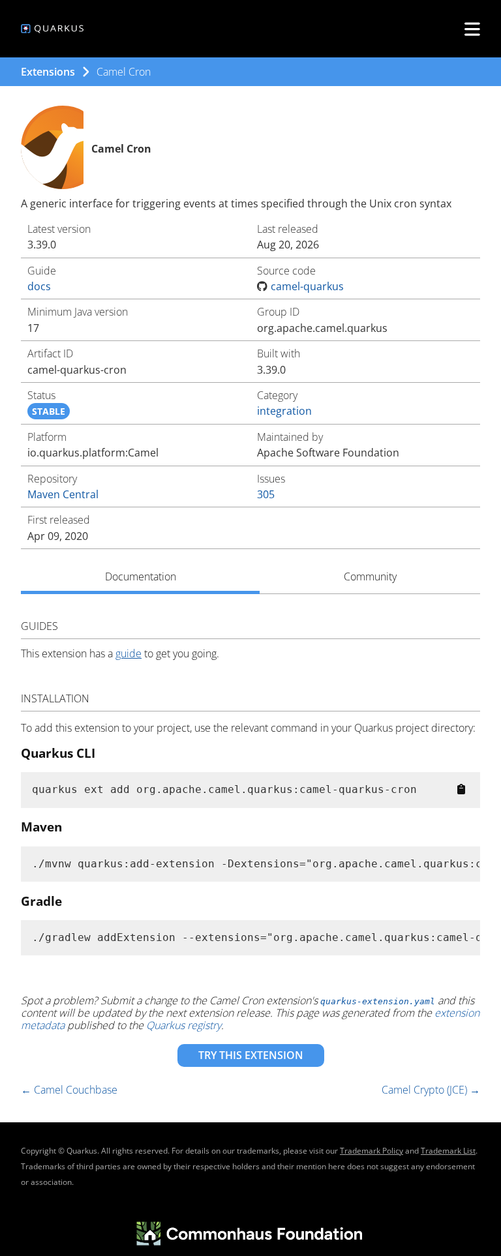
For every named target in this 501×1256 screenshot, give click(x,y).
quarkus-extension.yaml (377, 1001)
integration (284, 411)
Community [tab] (370, 576)
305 (266, 494)
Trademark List (448, 1150)
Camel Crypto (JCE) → (431, 1090)
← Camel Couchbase (69, 1090)
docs (39, 286)
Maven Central (63, 494)
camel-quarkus (307, 286)
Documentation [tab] (140, 576)
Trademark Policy (371, 1150)
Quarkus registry (183, 1025)
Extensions (48, 72)
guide (128, 653)
